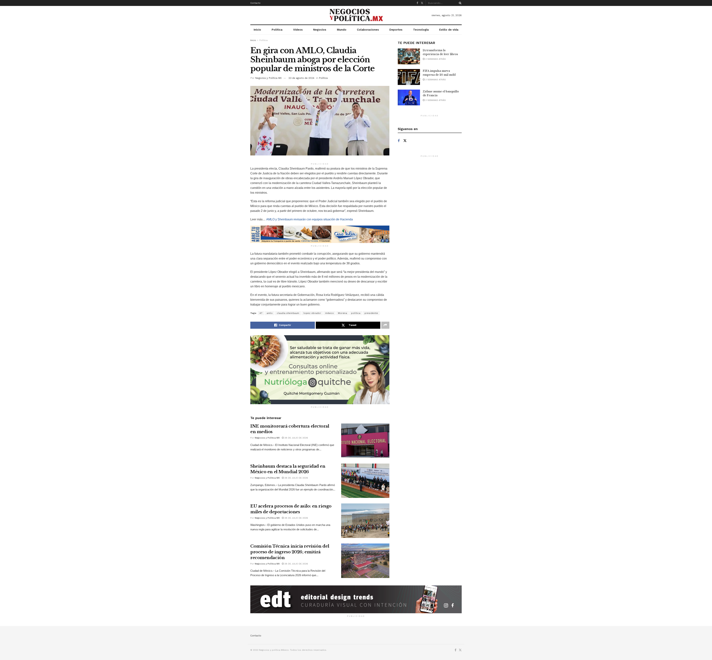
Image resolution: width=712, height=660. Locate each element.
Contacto (255, 3)
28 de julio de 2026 (296, 437)
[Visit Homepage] (356, 15)
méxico (329, 313)
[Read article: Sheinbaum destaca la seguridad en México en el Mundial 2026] (365, 481)
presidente (371, 313)
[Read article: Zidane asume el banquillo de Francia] (409, 98)
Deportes (395, 29)
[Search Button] (459, 3)
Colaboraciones (368, 29)
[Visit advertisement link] (319, 234)
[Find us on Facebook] (417, 3)
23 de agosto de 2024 (301, 78)
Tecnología (421, 29)
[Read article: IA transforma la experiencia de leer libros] (409, 56)
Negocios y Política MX (268, 78)
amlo (270, 313)
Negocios (319, 29)
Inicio (257, 29)
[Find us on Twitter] (422, 3)
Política (277, 29)
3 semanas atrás (435, 59)
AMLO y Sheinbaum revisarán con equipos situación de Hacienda (309, 219)
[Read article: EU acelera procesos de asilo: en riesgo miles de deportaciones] (365, 520)
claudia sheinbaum (288, 313)
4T (261, 313)
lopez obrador (312, 313)
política (355, 313)
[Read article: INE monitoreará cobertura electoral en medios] (365, 440)
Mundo (341, 29)
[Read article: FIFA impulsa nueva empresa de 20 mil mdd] (409, 77)
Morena (342, 313)
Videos (298, 29)
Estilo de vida (448, 29)
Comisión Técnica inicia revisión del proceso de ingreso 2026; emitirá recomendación (289, 552)
